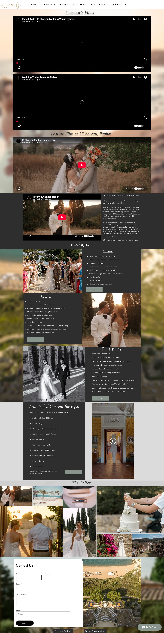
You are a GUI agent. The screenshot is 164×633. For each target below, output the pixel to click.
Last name (49, 574)
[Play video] (113, 441)
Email (18, 584)
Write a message (22, 594)
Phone (18, 610)
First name (20, 574)
